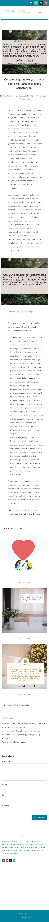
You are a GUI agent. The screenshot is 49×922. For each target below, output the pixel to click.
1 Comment (26, 99)
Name (5, 785)
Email (5, 795)
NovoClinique (8, 96)
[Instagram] (41, 3)
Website (5, 806)
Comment (7, 761)
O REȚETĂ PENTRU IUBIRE (24, 579)
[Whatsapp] (36, 3)
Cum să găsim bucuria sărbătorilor (24, 691)
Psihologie (43, 96)
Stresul (24, 635)
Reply (17, 718)
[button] (40, 12)
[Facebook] (31, 3)
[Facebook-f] (3, 860)
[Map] (46, 3)
